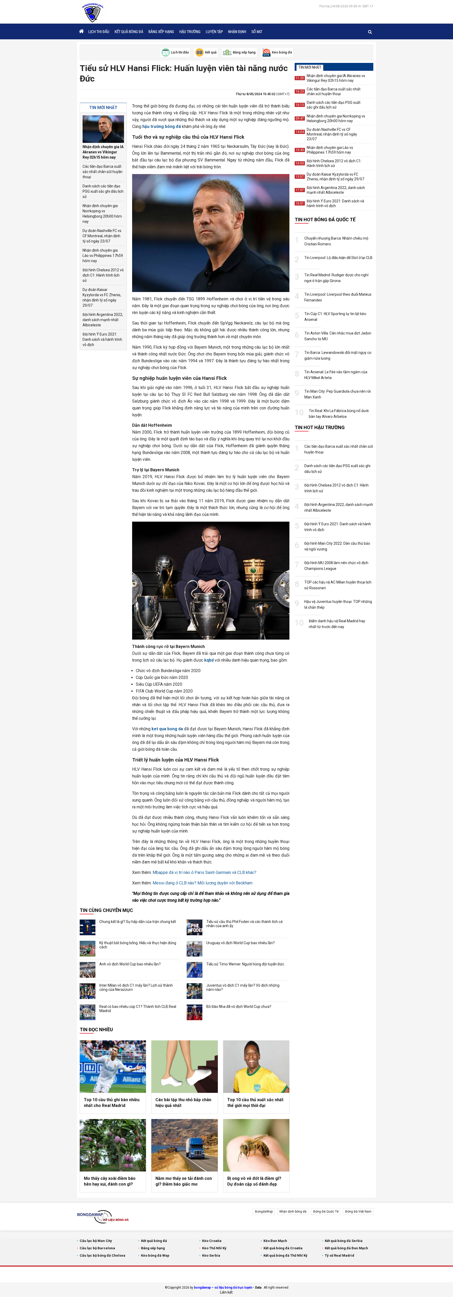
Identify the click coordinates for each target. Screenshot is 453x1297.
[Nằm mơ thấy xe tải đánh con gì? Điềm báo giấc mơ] (184, 1145)
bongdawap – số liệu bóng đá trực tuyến (223, 1287)
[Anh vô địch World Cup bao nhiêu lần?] (87, 970)
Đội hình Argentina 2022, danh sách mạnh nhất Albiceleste (103, 319)
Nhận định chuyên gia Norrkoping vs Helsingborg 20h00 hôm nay (102, 214)
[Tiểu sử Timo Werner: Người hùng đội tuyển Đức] (194, 970)
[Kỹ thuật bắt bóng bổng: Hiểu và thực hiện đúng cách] (87, 948)
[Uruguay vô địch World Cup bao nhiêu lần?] (194, 948)
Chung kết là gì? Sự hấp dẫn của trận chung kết (137, 922)
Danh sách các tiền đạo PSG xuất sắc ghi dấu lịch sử (103, 191)
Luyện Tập (214, 31)
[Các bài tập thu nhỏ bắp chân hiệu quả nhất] (184, 1066)
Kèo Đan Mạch (275, 1241)
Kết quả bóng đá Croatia (283, 1248)
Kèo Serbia (211, 1255)
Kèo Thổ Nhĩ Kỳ (214, 1248)
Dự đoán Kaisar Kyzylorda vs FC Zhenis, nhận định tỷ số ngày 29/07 (102, 297)
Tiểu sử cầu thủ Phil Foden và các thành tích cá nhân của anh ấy (244, 924)
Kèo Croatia (212, 1241)
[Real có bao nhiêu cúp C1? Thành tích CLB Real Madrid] (87, 1012)
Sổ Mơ (256, 31)
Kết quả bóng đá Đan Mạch (346, 1248)
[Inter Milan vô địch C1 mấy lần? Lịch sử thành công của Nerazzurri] (87, 991)
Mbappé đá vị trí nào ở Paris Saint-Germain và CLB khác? (204, 872)
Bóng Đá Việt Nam (358, 1211)
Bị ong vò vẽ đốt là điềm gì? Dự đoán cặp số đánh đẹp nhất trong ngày (254, 1181)
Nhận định (237, 31)
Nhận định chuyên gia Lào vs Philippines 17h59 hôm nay (103, 255)
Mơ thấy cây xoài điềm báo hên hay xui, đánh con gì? (110, 1181)
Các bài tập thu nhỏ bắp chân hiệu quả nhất (183, 1102)
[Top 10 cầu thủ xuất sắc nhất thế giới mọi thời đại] (256, 1066)
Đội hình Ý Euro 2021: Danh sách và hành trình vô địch (102, 339)
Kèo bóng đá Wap (155, 1255)
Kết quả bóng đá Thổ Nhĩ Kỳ (285, 1255)
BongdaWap (264, 1211)
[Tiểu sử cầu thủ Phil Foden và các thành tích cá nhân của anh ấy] (194, 927)
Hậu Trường (190, 31)
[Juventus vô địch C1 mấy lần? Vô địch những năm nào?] (194, 991)
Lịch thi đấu (98, 31)
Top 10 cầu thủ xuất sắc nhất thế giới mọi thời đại (255, 1102)
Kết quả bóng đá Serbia (344, 1241)
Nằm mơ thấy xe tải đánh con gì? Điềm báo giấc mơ (183, 1181)
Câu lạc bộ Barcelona (97, 1248)
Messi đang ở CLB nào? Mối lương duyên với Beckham (202, 882)
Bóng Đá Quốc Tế (325, 1211)
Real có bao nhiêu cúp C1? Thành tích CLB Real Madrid (137, 1008)
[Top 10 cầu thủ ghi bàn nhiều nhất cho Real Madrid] (113, 1066)
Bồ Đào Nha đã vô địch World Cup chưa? (238, 1006)
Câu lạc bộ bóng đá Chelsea (102, 1255)
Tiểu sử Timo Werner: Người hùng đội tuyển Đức (245, 964)
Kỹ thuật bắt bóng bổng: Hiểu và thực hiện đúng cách (137, 945)
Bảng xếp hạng (161, 31)
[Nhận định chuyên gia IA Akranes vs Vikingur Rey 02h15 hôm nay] (103, 129)
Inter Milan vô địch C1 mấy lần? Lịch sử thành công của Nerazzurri (136, 987)
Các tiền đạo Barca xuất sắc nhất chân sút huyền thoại (102, 171)
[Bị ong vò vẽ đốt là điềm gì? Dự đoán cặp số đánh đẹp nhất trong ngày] (256, 1145)
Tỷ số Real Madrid (339, 1255)
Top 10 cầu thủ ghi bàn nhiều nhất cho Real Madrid (111, 1102)
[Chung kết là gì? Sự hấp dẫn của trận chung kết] (87, 927)
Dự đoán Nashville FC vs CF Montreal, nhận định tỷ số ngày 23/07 (102, 236)
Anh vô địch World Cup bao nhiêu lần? (130, 964)
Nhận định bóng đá (292, 1211)
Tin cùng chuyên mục (106, 910)
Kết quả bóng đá (129, 31)
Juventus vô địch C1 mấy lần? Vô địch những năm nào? (242, 987)
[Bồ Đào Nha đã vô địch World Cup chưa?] (194, 1012)
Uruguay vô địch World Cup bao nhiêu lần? (240, 943)
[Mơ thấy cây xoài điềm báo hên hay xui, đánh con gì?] (113, 1145)
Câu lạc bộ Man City (96, 1241)
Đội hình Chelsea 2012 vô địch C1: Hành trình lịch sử (103, 275)
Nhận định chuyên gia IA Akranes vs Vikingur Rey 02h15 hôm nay (103, 152)
